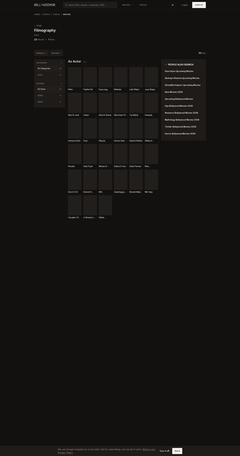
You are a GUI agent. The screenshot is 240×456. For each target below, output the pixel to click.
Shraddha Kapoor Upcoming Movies (182, 85)
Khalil (56, 14)
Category (40, 53)
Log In (185, 5)
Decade (55, 53)
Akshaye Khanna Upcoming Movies (182, 78)
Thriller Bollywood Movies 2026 (180, 126)
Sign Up (199, 5)
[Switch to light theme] (173, 5)
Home (37, 14)
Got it (177, 451)
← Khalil (37, 25)
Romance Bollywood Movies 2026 (181, 113)
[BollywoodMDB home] (44, 5)
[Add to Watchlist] (72, 71)
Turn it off (164, 451)
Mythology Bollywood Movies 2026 (182, 120)
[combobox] (91, 5)
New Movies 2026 (174, 92)
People (46, 14)
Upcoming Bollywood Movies (179, 99)
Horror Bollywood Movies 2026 (180, 133)
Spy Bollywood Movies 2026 (179, 106)
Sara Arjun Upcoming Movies (179, 71)
